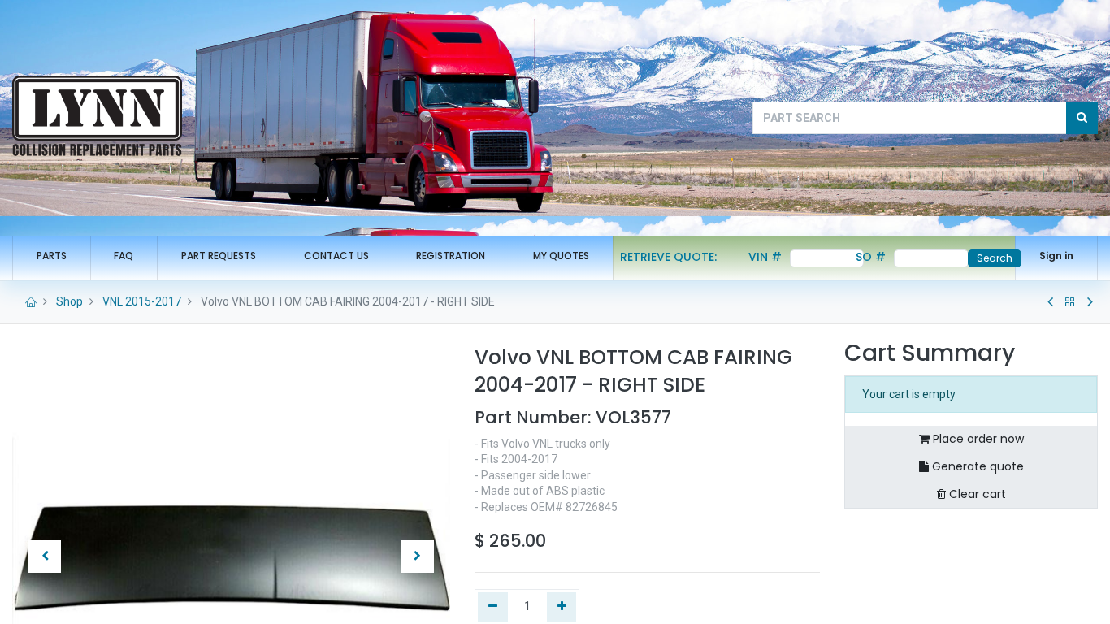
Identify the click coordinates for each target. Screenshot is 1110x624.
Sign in (1056, 255)
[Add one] (562, 607)
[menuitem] (51, 256)
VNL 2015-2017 (141, 301)
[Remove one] (493, 607)
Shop (69, 301)
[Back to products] (1070, 302)
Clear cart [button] (976, 494)
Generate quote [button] (976, 466)
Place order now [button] (977, 439)
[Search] (1082, 118)
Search (994, 258)
